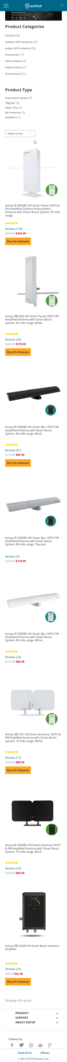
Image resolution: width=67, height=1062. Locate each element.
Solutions (10, 35)
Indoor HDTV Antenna (17, 48)
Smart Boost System (16, 98)
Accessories (12, 54)
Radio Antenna (13, 61)
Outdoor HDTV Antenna (18, 42)
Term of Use (25, 1052)
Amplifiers (11, 117)
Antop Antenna (14, 67)
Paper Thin (11, 107)
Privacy (45, 1052)
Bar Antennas (13, 112)
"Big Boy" (10, 103)
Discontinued (12, 73)
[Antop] (33, 6)
